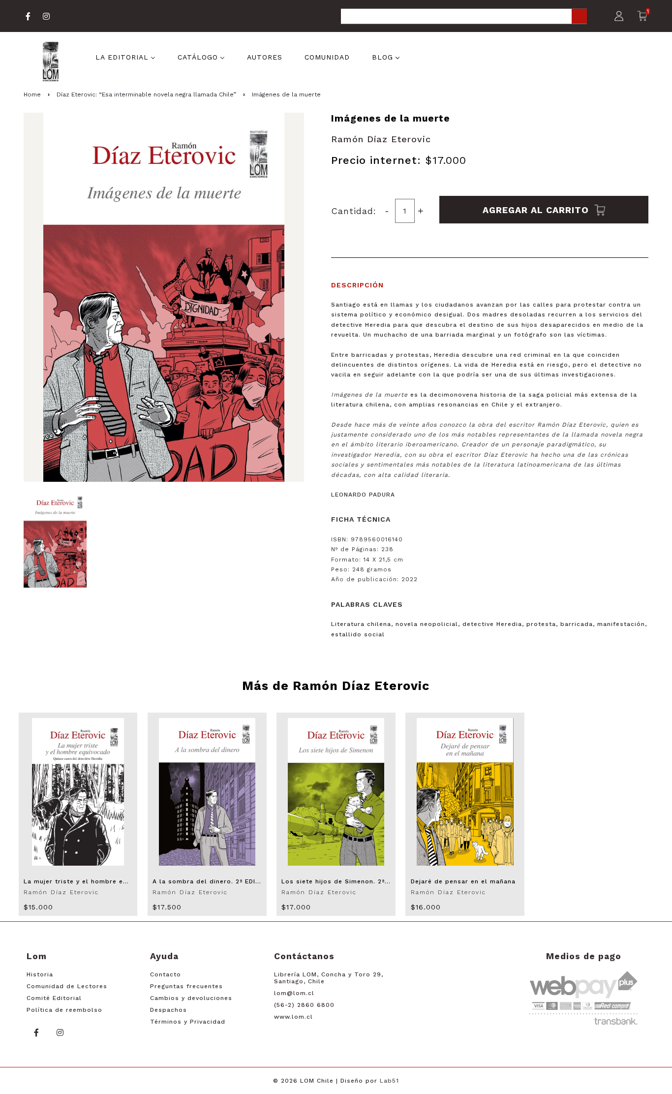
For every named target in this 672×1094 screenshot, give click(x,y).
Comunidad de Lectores (67, 986)
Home (32, 94)
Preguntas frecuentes (186, 986)
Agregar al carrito (537, 209)
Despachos (168, 1009)
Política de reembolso (64, 1009)
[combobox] (464, 17)
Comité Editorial (54, 998)
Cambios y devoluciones (191, 998)
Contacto (165, 974)
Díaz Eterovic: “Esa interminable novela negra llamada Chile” (146, 94)
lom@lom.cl (294, 993)
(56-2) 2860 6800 (304, 1004)
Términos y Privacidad (187, 1021)
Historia (40, 974)
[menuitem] (125, 57)
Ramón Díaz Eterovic (381, 139)
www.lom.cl (293, 1016)
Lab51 (389, 1080)
